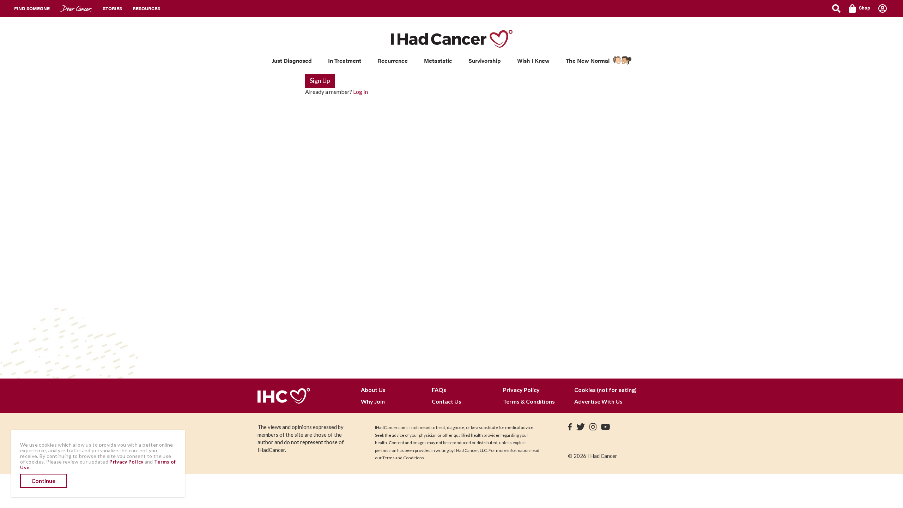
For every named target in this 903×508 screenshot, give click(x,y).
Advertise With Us (598, 401)
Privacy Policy (521, 389)
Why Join (373, 401)
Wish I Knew (533, 60)
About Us (373, 389)
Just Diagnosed (292, 60)
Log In (360, 91)
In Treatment (344, 60)
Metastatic (438, 60)
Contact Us (446, 401)
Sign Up (320, 80)
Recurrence (392, 60)
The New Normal (588, 60)
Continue (43, 480)
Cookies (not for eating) (605, 389)
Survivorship (484, 60)
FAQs (439, 389)
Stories (112, 8)
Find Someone (32, 8)
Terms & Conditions (529, 401)
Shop (864, 7)
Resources (146, 8)
